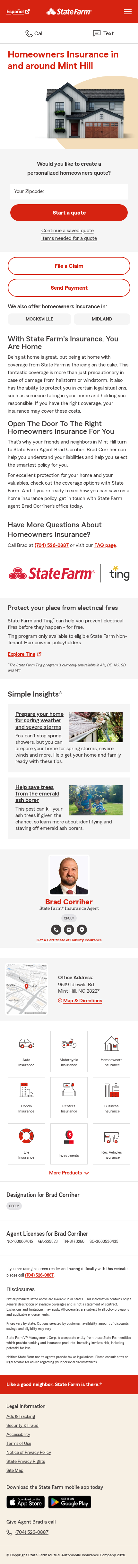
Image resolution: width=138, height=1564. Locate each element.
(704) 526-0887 (52, 545)
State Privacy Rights (25, 1461)
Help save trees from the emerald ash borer (37, 793)
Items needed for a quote (69, 238)
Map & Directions (82, 1000)
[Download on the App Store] (25, 1502)
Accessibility (18, 1434)
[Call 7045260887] (56, 930)
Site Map (14, 1470)
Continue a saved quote (67, 230)
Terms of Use (18, 1443)
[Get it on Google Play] (69, 1502)
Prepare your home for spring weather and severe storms (39, 720)
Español (15, 11)
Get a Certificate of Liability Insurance (69, 940)
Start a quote (69, 212)
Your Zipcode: (29, 191)
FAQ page (105, 545)
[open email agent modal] (69, 930)
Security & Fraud (22, 1425)
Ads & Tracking (20, 1416)
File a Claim (69, 266)
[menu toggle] (127, 11)
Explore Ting (21, 654)
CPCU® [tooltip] (69, 918)
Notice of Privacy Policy (28, 1452)
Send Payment (69, 288)
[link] (69, 11)
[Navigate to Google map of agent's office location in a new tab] (82, 930)
